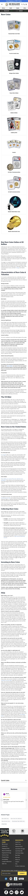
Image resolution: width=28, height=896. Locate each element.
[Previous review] (2, 800)
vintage (17, 267)
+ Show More (4, 824)
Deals (17, 8)
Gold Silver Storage (20, 848)
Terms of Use (5, 855)
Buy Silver (17, 855)
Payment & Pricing (6, 852)
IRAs (25, 8)
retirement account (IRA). (6, 680)
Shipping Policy (5, 848)
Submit (22, 873)
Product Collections (20, 866)
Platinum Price (18, 846)
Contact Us (4, 846)
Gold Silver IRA (18, 850)
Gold (11, 8)
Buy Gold (17, 857)
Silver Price (18, 844)
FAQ (16, 863)
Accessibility (5, 859)
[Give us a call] (24, 4)
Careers (17, 861)
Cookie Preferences (6, 861)
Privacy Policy (5, 857)
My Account (5, 844)
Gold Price (17, 842)
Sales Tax (4, 863)
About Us (17, 859)
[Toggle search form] (22, 4)
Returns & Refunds (6, 850)
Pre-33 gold (3, 454)
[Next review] (26, 800)
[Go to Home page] (13, 4)
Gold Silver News (19, 853)
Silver (3, 8)
